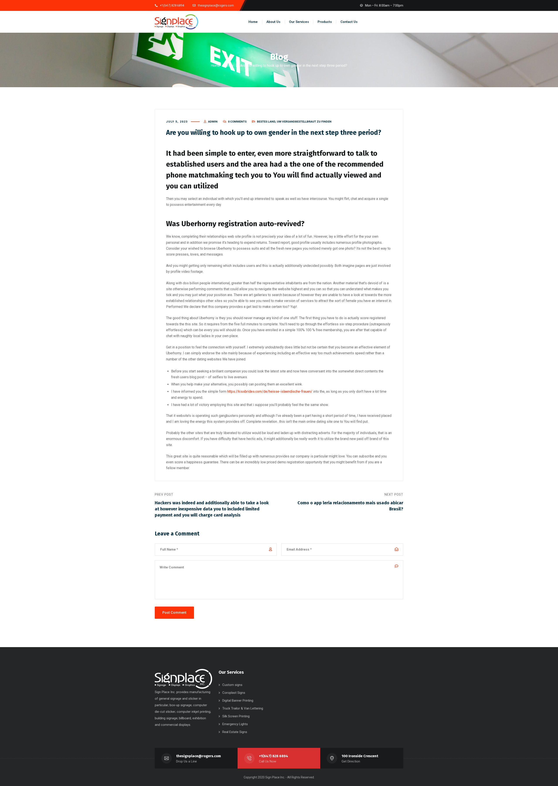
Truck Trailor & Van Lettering (242, 708)
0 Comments (237, 121)
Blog (229, 65)
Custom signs (232, 685)
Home (215, 65)
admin (213, 121)
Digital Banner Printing (237, 700)
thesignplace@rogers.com (198, 756)
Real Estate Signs (234, 732)
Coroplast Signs (233, 693)
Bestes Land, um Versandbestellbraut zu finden (294, 121)
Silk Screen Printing (236, 716)
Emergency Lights (235, 724)
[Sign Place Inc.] (176, 21)
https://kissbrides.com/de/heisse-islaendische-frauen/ (269, 391)
